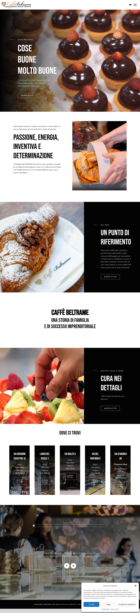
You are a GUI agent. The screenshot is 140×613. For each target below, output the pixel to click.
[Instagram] (73, 566)
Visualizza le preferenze (127, 604)
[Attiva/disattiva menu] (135, 5)
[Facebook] (66, 566)
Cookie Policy (106, 609)
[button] (136, 586)
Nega (108, 604)
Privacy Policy (115, 609)
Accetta (91, 604)
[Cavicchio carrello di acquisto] (130, 5)
